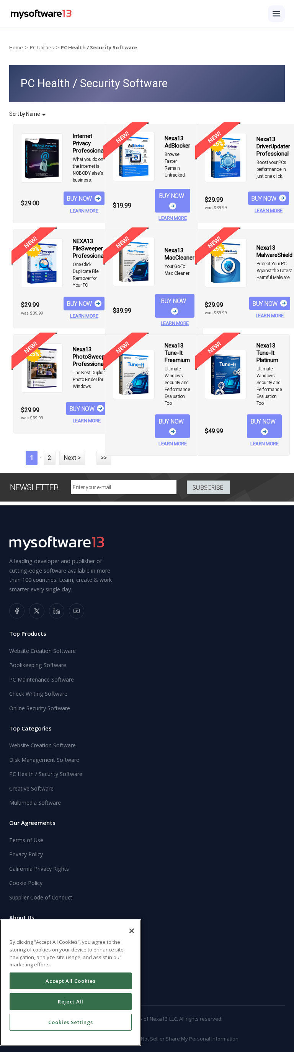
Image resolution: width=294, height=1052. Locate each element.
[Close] (131, 930)
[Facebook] (16, 611)
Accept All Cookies (70, 980)
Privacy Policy (26, 854)
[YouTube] (76, 611)
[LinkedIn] (56, 611)
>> (104, 457)
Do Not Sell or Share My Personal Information (185, 1038)
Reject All (70, 1001)
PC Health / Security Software (45, 774)
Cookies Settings (70, 1022)
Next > (72, 457)
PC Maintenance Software (41, 679)
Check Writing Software (38, 693)
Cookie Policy (25, 882)
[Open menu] (276, 13)
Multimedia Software (35, 802)
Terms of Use (26, 840)
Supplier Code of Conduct (40, 897)
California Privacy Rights (39, 868)
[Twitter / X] (36, 611)
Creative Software (31, 788)
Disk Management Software (44, 759)
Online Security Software (39, 708)
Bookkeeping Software (37, 665)
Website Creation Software (42, 650)
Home (16, 47)
